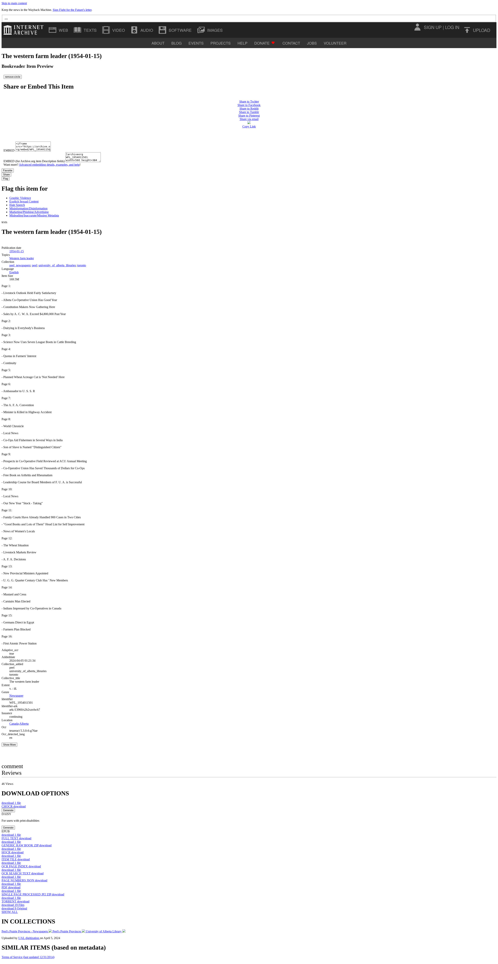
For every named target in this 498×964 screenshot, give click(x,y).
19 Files (13, 905)
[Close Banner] (6, 19)
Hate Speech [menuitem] (17, 205)
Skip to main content (14, 3)
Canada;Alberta (19, 723)
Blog (176, 43)
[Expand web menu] (58, 30)
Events (196, 43)
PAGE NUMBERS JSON (24, 880)
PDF (11, 887)
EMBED (9, 150)
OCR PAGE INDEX (21, 866)
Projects (220, 43)
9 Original (14, 908)
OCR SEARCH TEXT (23, 873)
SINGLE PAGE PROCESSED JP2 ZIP (33, 894)
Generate (8, 810)
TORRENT (15, 901)
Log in (452, 27)
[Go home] (24, 30)
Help (242, 43)
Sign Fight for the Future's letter (72, 9)
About (158, 43)
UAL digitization (29, 938)
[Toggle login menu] (417, 27)
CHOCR (14, 806)
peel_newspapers (19, 265)
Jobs (312, 43)
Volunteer (335, 43)
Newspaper (16, 695)
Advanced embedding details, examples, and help (49, 164)
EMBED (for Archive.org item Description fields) (34, 161)
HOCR (13, 852)
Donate (262, 43)
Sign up (433, 27)
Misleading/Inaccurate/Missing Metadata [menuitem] (34, 215)
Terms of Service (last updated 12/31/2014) (28, 957)
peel (34, 265)
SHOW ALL (10, 912)
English (14, 272)
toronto (81, 265)
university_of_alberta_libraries (57, 265)
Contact (291, 43)
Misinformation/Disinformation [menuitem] (28, 208)
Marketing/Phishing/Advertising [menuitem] (29, 212)
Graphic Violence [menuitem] (20, 198)
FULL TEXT (16, 838)
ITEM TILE (16, 859)
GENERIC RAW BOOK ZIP (27, 845)
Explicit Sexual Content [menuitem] (24, 201)
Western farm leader (21, 258)
